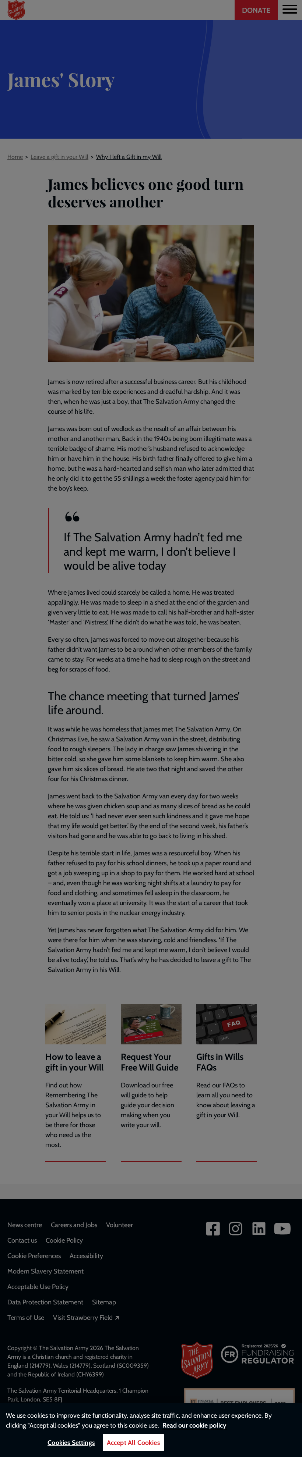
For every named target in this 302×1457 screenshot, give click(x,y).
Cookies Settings (71, 1442)
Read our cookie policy (194, 1425)
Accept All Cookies (133, 1442)
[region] (151, 1430)
